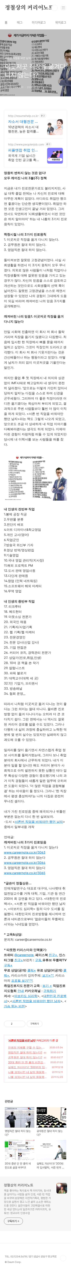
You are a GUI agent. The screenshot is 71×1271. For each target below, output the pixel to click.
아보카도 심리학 (25, 996)
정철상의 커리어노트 (29, 8)
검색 (54, 8)
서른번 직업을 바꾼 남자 (21, 1040)
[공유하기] (16, 1024)
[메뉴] (63, 8)
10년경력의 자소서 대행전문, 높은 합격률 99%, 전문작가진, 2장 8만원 (23, 129)
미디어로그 (39, 22)
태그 (19, 22)
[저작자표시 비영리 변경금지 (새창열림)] (47, 1023)
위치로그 (60, 22)
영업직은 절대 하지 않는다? (25, 1052)
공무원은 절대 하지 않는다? (25, 1057)
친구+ (18, 960)
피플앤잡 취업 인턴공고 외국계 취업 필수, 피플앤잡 (23, 150)
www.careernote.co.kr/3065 (24, 873)
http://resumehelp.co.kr (23, 115)
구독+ (8, 965)
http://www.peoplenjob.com (26, 144)
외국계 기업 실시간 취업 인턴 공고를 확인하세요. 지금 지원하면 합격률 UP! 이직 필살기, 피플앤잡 (23, 158)
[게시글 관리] (21, 1024)
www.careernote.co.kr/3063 (24, 852)
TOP (63, 1258)
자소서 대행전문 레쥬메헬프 (23, 121)
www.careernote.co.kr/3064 (24, 863)
